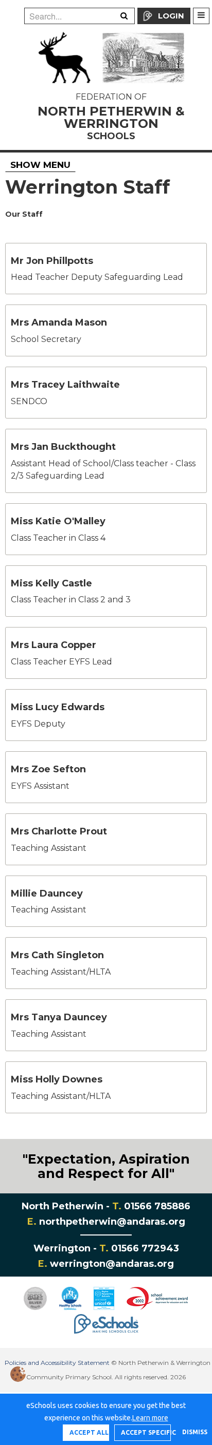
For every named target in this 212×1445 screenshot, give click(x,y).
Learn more (150, 1418)
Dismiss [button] (192, 1432)
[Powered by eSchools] (106, 1324)
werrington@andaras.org (112, 1263)
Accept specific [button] (146, 1432)
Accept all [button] (89, 1432)
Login (171, 16)
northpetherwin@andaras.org (112, 1221)
